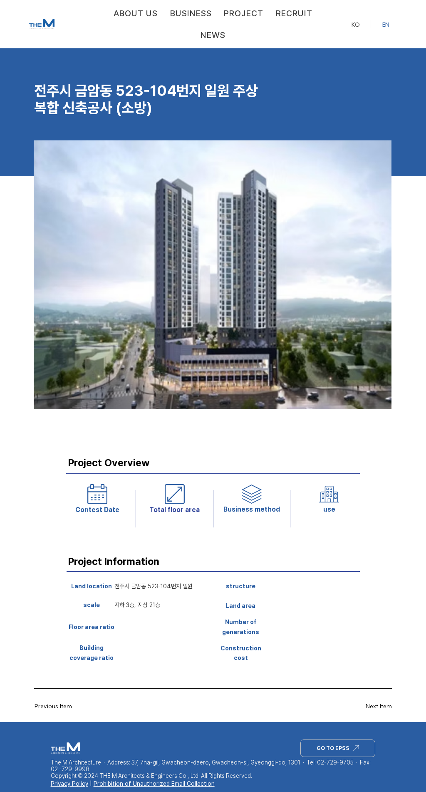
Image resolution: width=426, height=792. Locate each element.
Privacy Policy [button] (69, 783)
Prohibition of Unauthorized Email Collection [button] (154, 783)
